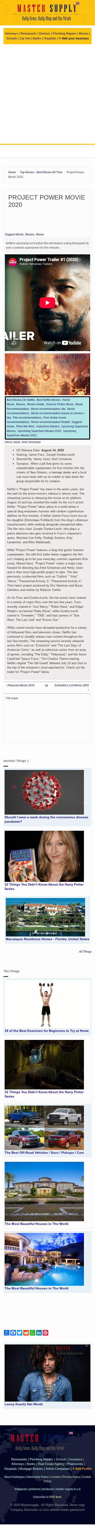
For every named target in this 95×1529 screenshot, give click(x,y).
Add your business (74, 38)
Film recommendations (27, 417)
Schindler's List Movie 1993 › (71, 687)
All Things (85, 951)
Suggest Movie (14, 234)
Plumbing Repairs (64, 33)
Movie (40, 234)
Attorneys (12, 33)
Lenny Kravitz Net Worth (24, 1404)
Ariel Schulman (31, 442)
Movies (84, 33)
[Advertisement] (47, 94)
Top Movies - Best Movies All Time (41, 172)
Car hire (25, 38)
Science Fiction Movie (60, 404)
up (46, 685)
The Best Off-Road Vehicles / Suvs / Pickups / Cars (44, 1152)
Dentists (45, 33)
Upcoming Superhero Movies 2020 (39, 431)
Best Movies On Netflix (21, 400)
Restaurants (29, 33)
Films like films (25, 426)
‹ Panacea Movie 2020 (20, 685)
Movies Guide (35, 404)
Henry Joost (12, 442)
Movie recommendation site (48, 409)
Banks (37, 38)
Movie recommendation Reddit (50, 422)
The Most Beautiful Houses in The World (36, 1224)
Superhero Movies (47, 426)
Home (12, 172)
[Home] (47, 11)
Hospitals (50, 38)
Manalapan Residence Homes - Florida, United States (47, 939)
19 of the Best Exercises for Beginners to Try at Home (47, 1031)
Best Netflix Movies (48, 400)
